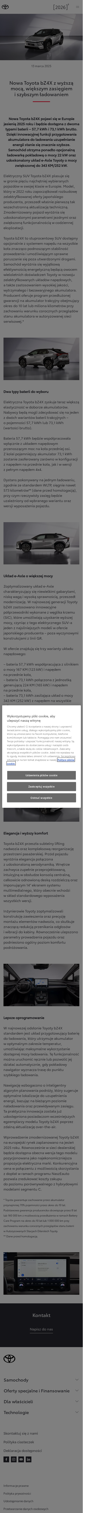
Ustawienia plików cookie (42, 775)
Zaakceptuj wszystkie (41, 786)
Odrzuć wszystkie (41, 797)
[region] (41, 756)
